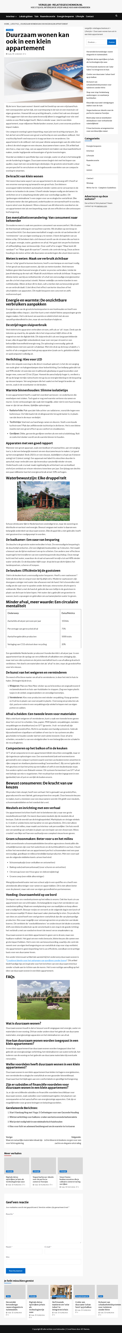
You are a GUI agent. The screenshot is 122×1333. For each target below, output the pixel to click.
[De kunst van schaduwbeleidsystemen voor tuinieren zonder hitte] (107, 1292)
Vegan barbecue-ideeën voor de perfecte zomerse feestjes (43, 1179)
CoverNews (71, 1329)
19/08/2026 (18, 1185)
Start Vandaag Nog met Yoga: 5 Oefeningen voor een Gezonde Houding (44, 1112)
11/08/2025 (18, 54)
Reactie (10, 1214)
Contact (90, 16)
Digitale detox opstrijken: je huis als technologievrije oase (15, 1179)
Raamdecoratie (47, 16)
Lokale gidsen (26, 16)
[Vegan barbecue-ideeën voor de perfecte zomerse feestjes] (43, 1165)
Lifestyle (80, 16)
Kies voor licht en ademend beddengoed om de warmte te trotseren (42, 1126)
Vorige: (24, 1140)
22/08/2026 (18, 1312)
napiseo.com (102, 206)
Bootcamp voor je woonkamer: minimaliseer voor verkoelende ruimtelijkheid (99, 121)
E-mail (48, 1247)
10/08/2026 (110, 1312)
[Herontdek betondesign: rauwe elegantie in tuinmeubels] (14, 1292)
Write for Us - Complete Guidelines (101, 188)
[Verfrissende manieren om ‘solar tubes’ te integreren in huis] (61, 1292)
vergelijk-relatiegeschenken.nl (60, 4)
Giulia (10, 54)
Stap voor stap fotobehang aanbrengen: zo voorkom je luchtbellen (97, 95)
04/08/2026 (45, 1185)
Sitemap (89, 183)
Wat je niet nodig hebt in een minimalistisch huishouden (36, 1121)
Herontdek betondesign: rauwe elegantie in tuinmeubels (99, 53)
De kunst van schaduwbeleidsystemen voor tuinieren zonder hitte (98, 85)
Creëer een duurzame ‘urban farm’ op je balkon (100, 75)
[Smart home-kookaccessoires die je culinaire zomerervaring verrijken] (70, 1165)
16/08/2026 (64, 1312)
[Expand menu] (16, 17)
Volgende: (62, 1140)
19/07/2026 (71, 1187)
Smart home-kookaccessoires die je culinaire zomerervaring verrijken (70, 1180)
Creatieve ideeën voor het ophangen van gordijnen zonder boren (37, 960)
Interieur (10, 16)
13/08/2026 (87, 1310)
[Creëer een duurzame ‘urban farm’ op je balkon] (84, 1292)
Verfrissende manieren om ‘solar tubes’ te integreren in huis (99, 68)
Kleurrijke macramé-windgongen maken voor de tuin (100, 104)
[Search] (116, 16)
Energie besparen (65, 16)
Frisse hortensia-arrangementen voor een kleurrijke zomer (100, 129)
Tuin (36, 16)
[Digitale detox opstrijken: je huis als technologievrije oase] (16, 1165)
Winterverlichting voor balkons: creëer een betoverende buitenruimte (43, 1117)
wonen (89, 170)
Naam (9, 1247)
